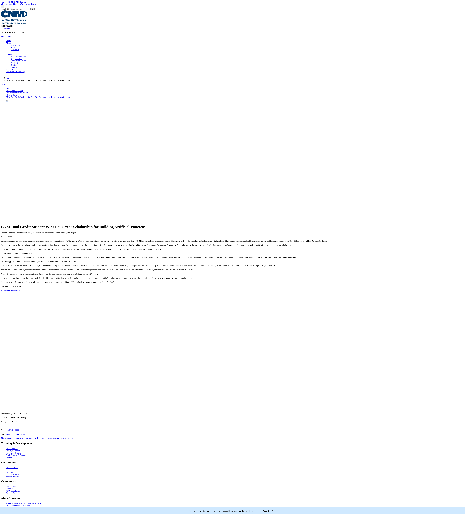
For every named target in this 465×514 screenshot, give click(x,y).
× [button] (273, 510)
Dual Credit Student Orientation (18, 506)
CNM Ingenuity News (14, 91)
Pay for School (16, 63)
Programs (9, 69)
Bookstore (10, 472)
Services (14, 65)
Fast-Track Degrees (13, 453)
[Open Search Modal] (2, 6)
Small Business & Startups (16, 455)
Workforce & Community (15, 72)
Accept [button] (266, 511)
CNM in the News (13, 95)
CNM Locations (12, 468)
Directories (15, 50)
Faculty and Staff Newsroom (17, 93)
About (8, 43)
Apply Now (5, 28)
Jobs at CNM (11, 487)
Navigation (5, 84)
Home (8, 41)
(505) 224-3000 (13, 430)
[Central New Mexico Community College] (15, 24)
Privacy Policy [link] (248, 511)
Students (9, 54)
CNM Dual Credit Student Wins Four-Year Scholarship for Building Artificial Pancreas (39, 97)
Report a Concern (12, 493)
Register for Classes (18, 61)
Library (9, 470)
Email (3, 2)
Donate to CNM (12, 489)
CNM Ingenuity (12, 449)
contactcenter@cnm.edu (15, 434)
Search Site (5, 9)
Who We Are (16, 45)
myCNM (9, 2)
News (13, 47)
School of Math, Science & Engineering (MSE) (24, 503)
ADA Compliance (13, 491)
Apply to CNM (16, 59)
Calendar (14, 52)
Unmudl (9, 457)
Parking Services (12, 476)
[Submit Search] (33, 9)
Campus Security (12, 474)
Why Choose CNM (18, 56)
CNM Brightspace (20, 2)
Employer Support (13, 451)
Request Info (6, 37)
